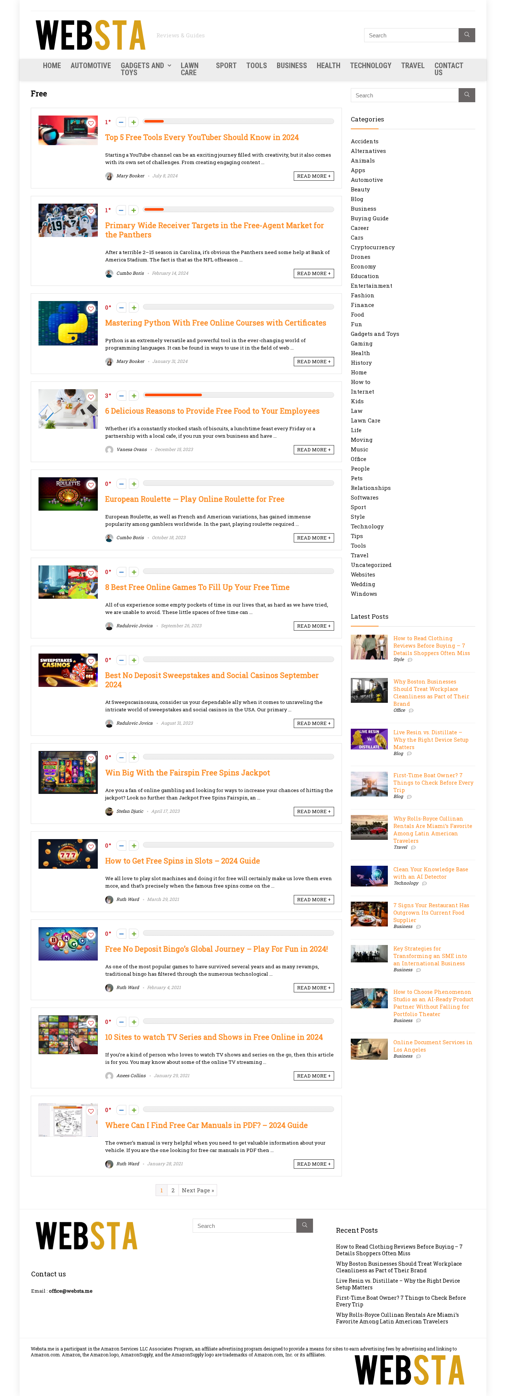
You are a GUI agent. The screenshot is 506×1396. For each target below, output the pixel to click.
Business (292, 65)
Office (358, 458)
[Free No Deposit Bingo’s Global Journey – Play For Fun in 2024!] (68, 931)
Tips (357, 536)
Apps (358, 170)
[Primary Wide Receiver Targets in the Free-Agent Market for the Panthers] (68, 207)
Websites (363, 574)
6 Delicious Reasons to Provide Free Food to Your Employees (212, 410)
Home (52, 65)
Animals (363, 160)
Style (358, 516)
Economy (363, 266)
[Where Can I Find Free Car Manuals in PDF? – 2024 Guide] (68, 1107)
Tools (256, 65)
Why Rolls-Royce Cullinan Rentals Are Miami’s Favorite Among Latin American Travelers (432, 829)
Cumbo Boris (129, 273)
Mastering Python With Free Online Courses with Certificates (215, 322)
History (361, 362)
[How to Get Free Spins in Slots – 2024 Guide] (68, 842)
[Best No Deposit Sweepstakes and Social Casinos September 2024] (68, 657)
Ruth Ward (127, 899)
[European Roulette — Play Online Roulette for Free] (68, 481)
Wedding (363, 584)
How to (360, 381)
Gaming (362, 343)
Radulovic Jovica (134, 625)
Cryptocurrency (373, 247)
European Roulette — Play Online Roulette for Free (194, 499)
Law (356, 410)
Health (328, 65)
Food (357, 314)
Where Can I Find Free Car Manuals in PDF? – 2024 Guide (206, 1125)
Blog (357, 199)
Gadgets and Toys (142, 69)
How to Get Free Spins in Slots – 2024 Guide (182, 860)
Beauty (360, 189)
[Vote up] (134, 122)
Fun (356, 324)
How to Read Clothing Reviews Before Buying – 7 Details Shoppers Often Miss (431, 646)
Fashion (362, 295)
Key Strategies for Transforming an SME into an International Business (430, 956)
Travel (413, 65)
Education (365, 276)
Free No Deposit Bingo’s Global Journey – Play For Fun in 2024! (216, 949)
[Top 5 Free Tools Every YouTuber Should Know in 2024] (68, 119)
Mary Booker (129, 175)
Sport (226, 65)
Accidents (365, 141)
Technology (371, 65)
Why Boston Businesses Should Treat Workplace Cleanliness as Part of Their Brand (431, 692)
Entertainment (371, 285)
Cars (357, 237)
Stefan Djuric (129, 811)
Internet (362, 391)
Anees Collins (130, 1075)
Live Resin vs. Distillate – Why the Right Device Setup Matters (431, 740)
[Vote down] (121, 122)
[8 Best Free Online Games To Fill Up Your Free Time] (68, 569)
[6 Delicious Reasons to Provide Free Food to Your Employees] (68, 393)
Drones (360, 256)
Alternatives (368, 150)
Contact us (449, 69)
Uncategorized (371, 564)
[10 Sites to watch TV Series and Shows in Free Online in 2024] (68, 1019)
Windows (364, 593)
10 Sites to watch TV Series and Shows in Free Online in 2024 (214, 1037)
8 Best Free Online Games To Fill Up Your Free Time (197, 587)
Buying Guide (370, 218)
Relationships (371, 487)
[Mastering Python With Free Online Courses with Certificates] (68, 304)
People (360, 468)
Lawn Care (190, 69)
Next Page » (198, 1190)
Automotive (91, 65)
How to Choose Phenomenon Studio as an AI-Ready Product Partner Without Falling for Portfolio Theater (433, 1003)
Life (356, 430)
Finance (362, 304)
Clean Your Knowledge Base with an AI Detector (430, 873)
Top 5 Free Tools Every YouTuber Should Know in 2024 (202, 137)
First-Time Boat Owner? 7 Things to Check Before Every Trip (433, 783)
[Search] (467, 35)
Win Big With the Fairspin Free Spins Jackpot (187, 772)
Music (359, 449)
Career (360, 227)
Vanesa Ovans (131, 449)
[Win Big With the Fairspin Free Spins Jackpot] (68, 754)
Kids (357, 401)
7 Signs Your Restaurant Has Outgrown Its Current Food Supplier (431, 913)
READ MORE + (314, 176)
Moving (362, 439)
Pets (357, 478)
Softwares (365, 497)
